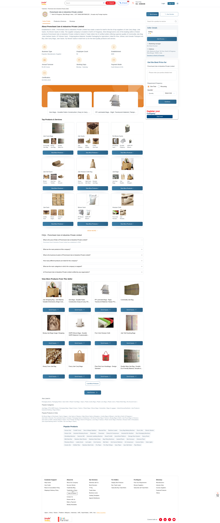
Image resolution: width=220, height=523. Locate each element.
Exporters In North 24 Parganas (155, 55)
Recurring (164, 86)
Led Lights (88, 442)
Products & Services (60, 21)
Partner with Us (71, 499)
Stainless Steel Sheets (81, 439)
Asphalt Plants (120, 439)
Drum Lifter (140, 430)
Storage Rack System (134, 436)
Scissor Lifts (68, 433)
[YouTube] (174, 519)
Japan (46, 512)
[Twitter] (169, 519)
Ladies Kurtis (79, 442)
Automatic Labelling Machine (94, 436)
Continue (167, 101)
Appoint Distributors (94, 498)
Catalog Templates (94, 495)
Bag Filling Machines (108, 439)
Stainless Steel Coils (87, 445)
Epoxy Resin (145, 436)
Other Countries (101, 512)
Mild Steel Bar (68, 439)
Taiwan (55, 512)
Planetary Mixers (69, 442)
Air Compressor (129, 442)
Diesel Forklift (108, 436)
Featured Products (161, 490)
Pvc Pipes (98, 445)
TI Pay (91, 487)
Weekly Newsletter (72, 504)
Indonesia (73, 512)
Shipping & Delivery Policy (51, 490)
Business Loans (93, 493)
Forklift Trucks (77, 430)
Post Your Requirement (140, 482)
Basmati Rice (102, 430)
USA (91, 512)
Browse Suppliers (138, 485)
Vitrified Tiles (76, 445)
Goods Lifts (68, 445)
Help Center (47, 482)
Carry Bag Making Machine (127, 430)
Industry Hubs (160, 485)
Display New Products (117, 482)
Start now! (160, 116)
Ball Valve (105, 442)
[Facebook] (161, 519)
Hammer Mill (81, 436)
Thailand (61, 512)
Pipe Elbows (137, 445)
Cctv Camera (97, 442)
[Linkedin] (165, 519)
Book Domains (93, 485)
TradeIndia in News (72, 490)
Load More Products (93, 383)
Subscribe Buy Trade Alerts (118, 487)
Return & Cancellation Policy (52, 487)
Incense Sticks (140, 442)
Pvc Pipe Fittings (108, 445)
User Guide (47, 485)
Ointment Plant (141, 439)
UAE (79, 512)
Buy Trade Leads (116, 485)
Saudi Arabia (84, 512)
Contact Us (70, 497)
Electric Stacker (149, 430)
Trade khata (92, 490)
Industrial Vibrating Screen (80, 433)
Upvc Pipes (118, 445)
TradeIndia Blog (71, 487)
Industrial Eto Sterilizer (127, 433)
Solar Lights (149, 442)
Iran (94, 512)
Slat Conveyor (130, 439)
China (50, 512)
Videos (158, 493)
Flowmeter (101, 433)
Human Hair (68, 430)
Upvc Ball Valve (127, 445)
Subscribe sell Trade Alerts (141, 487)
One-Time (153, 86)
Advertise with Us (93, 482)
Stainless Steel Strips (94, 439)
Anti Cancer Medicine (116, 442)
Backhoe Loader (112, 430)
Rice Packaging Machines (143, 433)
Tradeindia (44, 8)
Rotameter (93, 433)
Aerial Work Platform (120, 436)
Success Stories (71, 485)
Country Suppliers (161, 487)
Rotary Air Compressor (113, 433)
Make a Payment (71, 502)
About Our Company (72, 482)
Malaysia (67, 512)
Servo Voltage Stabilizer (90, 430)
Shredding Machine (70, 436)
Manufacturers (160, 482)
